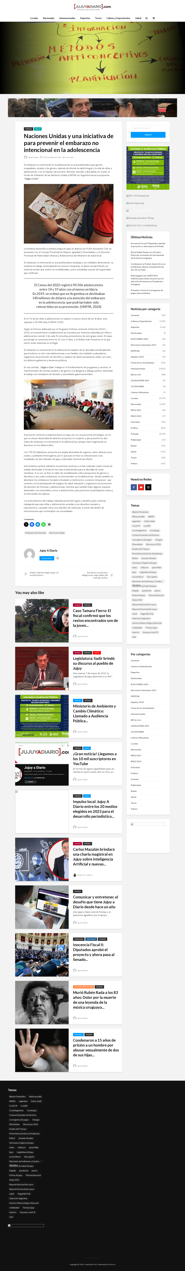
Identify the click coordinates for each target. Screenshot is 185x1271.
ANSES (151, 516)
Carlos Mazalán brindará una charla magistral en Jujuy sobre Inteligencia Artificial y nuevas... (94, 856)
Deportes (85, 18)
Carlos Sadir (149, 521)
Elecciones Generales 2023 (143, 345)
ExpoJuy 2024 (137, 356)
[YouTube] (141, 487)
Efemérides (137, 544)
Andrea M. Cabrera (84, 875)
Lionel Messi (137, 576)
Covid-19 (136, 526)
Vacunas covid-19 (150, 632)
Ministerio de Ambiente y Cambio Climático (147, 581)
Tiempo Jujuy (151, 627)
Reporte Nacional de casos (144, 604)
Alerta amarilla (138, 516)
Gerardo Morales (148, 558)
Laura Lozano (82, 636)
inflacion (144, 567)
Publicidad (136, 440)
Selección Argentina (141, 618)
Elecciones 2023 (153, 544)
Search (148, 135)
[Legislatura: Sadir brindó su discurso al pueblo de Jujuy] (42, 668)
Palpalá (135, 590)
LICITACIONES (137, 386)
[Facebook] (134, 487)
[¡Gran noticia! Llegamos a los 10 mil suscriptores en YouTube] (42, 763)
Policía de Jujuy (138, 595)
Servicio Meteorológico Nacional (146, 623)
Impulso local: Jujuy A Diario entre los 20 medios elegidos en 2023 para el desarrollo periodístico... (95, 809)
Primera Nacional (156, 595)
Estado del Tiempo (140, 549)
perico (157, 590)
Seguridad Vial (146, 614)
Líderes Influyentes (140, 392)
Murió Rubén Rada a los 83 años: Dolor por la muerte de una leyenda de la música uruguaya (147, 255)
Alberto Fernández (140, 512)
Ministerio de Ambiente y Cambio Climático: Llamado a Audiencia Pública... (94, 713)
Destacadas (79, 939)
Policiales (78, 1035)
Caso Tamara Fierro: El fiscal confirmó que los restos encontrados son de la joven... (95, 618)
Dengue (158, 539)
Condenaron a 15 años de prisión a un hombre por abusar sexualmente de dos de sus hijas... (96, 1047)
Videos (96, 653)
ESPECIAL (78, 700)
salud (134, 614)
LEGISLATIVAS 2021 (140, 380)
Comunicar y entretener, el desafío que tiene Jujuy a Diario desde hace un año (95, 902)
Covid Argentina (139, 530)
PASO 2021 (136, 410)
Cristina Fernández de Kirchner (145, 535)
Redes (87, 748)
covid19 (147, 526)
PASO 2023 (136, 416)
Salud (138, 18)
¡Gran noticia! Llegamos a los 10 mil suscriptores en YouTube (95, 758)
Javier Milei (156, 567)
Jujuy (134, 572)
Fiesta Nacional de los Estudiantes (147, 553)
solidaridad (137, 627)
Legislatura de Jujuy (148, 572)
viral (134, 637)
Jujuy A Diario (33, 157)
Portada (28, 129)
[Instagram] (148, 487)
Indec (134, 567)
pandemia (146, 590)
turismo (135, 632)
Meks (95, 1264)
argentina (136, 521)
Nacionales (48, 18)
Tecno (98, 18)
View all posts (47, 558)
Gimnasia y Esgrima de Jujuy (144, 563)
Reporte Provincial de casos (144, 609)
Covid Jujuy (154, 530)
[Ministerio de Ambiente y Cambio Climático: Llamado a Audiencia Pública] (42, 716)
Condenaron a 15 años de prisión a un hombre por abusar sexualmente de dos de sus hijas (148, 267)
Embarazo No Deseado (35, 533)
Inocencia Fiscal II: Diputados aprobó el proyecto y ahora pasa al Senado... (93, 952)
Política (134, 428)
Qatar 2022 (137, 600)
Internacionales (67, 18)
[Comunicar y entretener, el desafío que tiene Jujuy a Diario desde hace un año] (42, 907)
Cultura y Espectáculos (118, 18)
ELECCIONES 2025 (139, 339)
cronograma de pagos (142, 539)
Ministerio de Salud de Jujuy (144, 586)
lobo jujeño (152, 576)
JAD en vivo (136, 374)
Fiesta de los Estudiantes (142, 362)
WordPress (111, 1264)
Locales (34, 18)
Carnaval (135, 315)
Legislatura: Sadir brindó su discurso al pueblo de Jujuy (94, 663)
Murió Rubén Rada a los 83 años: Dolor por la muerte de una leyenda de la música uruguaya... (95, 1000)
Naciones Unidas (56, 533)
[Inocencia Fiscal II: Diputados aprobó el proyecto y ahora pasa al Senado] (42, 954)
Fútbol (135, 558)
